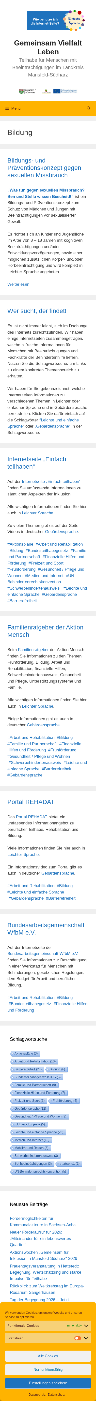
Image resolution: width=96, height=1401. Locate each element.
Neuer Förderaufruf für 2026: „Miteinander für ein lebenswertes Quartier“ (40, 1238)
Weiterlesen (18, 284)
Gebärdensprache (61, 531)
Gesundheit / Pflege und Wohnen (40, 1116)
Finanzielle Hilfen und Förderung (40, 1093)
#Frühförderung (21, 569)
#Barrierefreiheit (22, 600)
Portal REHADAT (30, 801)
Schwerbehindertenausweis (36, 1156)
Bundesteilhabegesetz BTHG (38, 1077)
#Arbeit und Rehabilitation (59, 544)
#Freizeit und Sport (46, 563)
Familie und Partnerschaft (35, 1085)
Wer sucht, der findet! (36, 310)
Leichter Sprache (37, 513)
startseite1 (70, 1163)
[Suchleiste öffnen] (88, 108)
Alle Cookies (48, 1356)
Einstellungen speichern (48, 1383)
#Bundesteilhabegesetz (47, 550)
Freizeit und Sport (30, 1101)
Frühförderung (65, 1101)
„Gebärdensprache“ (52, 426)
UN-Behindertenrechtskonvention (40, 1171)
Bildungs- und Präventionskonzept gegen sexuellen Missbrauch (44, 168)
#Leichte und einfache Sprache (35, 892)
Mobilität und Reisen (31, 1148)
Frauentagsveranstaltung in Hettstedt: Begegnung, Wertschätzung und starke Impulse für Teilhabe (45, 1272)
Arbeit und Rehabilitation (35, 1061)
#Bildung (15, 550)
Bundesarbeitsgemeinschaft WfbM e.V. (43, 953)
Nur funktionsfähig (48, 1369)
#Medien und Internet (44, 575)
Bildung (57, 1069)
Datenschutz (37, 1394)
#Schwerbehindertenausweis (33, 588)
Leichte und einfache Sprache (39, 1132)
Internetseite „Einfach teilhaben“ (51, 481)
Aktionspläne (26, 1053)
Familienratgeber (33, 649)
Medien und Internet (32, 1140)
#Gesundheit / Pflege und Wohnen (38, 756)
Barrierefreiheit (28, 1069)
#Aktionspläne (20, 544)
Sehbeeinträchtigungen (33, 1163)
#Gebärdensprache (59, 594)
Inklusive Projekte (30, 1124)
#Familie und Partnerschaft (32, 744)
